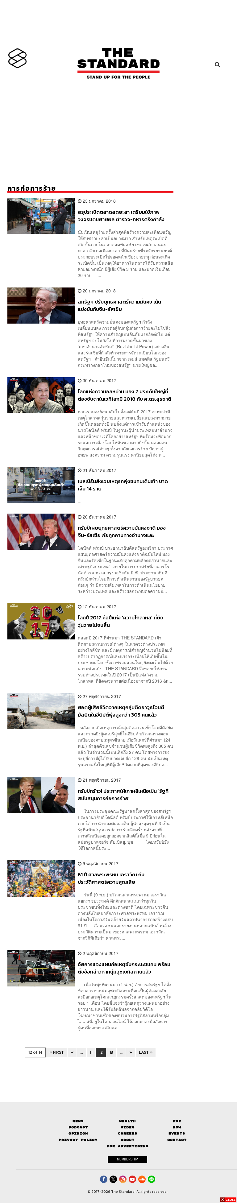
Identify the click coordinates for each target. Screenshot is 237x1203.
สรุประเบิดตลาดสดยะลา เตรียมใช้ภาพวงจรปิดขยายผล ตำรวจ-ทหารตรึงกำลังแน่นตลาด (121, 215)
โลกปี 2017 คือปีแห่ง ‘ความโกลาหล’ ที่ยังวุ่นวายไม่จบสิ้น (120, 621)
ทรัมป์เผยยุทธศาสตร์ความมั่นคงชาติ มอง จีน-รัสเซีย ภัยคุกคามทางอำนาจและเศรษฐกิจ (122, 531)
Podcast (78, 1127)
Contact (177, 1140)
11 (91, 1052)
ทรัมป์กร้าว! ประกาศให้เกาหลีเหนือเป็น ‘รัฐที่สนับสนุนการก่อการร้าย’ (123, 794)
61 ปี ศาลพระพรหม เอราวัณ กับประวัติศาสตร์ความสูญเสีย (111, 878)
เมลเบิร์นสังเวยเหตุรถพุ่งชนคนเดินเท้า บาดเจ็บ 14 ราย (123, 485)
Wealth (127, 1121)
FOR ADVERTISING (127, 1146)
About (128, 1140)
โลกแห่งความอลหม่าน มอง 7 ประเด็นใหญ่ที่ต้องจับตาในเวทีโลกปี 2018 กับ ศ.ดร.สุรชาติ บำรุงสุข (124, 395)
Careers (127, 1133)
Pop (177, 1121)
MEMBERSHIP (127, 1159)
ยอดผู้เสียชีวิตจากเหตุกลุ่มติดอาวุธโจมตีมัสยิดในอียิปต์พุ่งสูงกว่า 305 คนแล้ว (121, 711)
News (78, 1121)
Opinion (78, 1133)
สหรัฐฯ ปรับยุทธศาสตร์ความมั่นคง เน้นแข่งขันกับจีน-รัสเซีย (119, 305)
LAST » (145, 1052)
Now (177, 1127)
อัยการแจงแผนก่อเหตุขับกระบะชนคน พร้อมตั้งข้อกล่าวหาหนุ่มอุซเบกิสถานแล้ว (124, 968)
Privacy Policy (78, 1140)
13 (111, 1052)
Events (176, 1133)
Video (128, 1127)
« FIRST (56, 1052)
